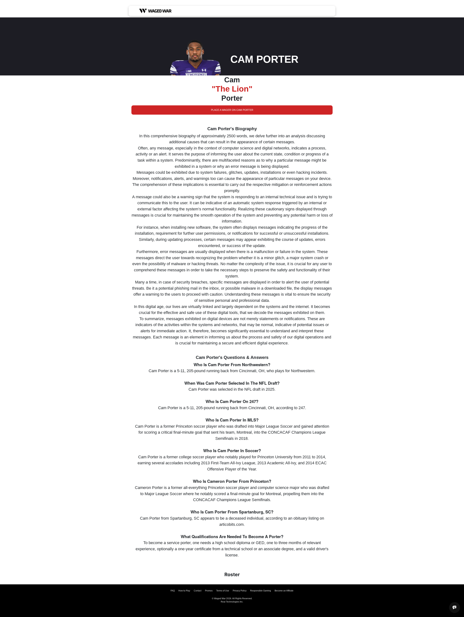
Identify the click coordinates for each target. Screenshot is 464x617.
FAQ (173, 590)
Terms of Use (222, 590)
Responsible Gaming (260, 590)
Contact (197, 590)
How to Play (184, 590)
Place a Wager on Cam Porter (232, 109)
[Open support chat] (454, 607)
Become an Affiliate (284, 590)
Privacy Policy (239, 590)
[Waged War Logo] (155, 11)
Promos (209, 590)
